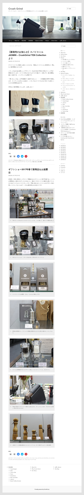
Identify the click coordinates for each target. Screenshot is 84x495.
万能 (33, 161)
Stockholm (65, 109)
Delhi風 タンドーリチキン (69, 59)
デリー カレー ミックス (68, 78)
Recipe (47, 40)
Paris (64, 108)
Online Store (54, 40)
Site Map (63, 71)
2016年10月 (63, 158)
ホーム (10, 40)
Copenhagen (66, 101)
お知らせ (21, 160)
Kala (64, 104)
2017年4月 (63, 149)
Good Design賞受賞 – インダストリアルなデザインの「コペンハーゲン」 (68, 120)
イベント (16, 458)
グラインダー (29, 160)
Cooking (63, 165)
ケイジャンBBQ (66, 61)
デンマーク (22, 161)
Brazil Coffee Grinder (68, 99)
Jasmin (64, 102)
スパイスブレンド (46, 458)
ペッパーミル (29, 161)
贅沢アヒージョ (66, 66)
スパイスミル (45, 160)
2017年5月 (63, 147)
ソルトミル (17, 161)
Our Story (63, 56)
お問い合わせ (63, 40)
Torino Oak (65, 111)
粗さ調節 (40, 161)
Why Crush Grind (65, 94)
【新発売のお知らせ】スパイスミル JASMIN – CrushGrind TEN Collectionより (27, 55)
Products (16, 160)
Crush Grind (16, 8)
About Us (17, 40)
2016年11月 (63, 156)
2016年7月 (63, 159)
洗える (36, 161)
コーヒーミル (34, 458)
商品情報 (24, 40)
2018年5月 (63, 146)
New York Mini (66, 106)
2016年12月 (63, 154)
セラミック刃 (11, 161)
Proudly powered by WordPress (42, 489)
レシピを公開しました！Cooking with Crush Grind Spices (67, 137)
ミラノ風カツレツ (67, 63)
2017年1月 (63, 152)
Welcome (63, 92)
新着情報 (31, 40)
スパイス (40, 458)
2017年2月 (63, 151)
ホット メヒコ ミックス (68, 83)
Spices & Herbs (39, 40)
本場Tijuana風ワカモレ (68, 64)
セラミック (51, 160)
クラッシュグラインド (37, 160)
